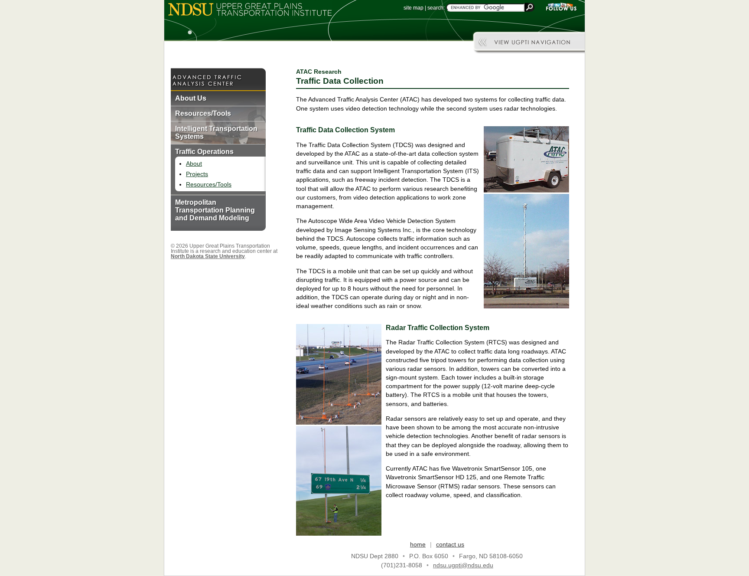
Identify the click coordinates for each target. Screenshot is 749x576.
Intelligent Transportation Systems (216, 132)
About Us (190, 98)
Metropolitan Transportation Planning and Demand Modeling (215, 210)
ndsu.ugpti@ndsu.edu (463, 565)
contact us (450, 544)
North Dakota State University (208, 256)
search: (436, 7)
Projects (197, 173)
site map (413, 7)
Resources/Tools (203, 113)
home (418, 544)
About (194, 163)
